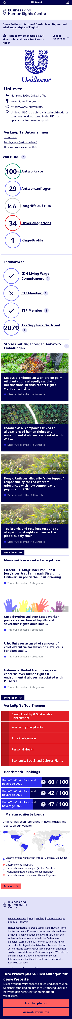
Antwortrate (32, 171)
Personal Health (23, 749)
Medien (40, 918)
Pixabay (62, 609)
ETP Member (32, 310)
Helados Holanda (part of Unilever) (23, 147)
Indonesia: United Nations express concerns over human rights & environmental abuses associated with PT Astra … (33, 675)
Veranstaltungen (17, 918)
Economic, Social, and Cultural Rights (37, 760)
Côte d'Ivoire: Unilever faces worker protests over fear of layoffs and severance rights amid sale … (31, 620)
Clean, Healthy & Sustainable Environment (32, 716)
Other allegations (36, 223)
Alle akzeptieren (36, 1003)
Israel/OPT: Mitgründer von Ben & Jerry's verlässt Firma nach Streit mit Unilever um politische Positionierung (32, 573)
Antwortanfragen (36, 188)
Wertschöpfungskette (27, 727)
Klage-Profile (32, 240)
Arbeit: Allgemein (24, 738)
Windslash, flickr (58, 470)
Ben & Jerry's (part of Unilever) (20, 142)
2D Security (10, 137)
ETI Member (32, 293)
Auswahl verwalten (36, 1012)
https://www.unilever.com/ (27, 107)
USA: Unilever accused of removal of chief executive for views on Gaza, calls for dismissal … (33, 646)
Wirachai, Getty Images (55, 370)
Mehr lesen (10, 552)
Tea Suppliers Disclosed (40, 325)
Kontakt (23, 921)
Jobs (31, 918)
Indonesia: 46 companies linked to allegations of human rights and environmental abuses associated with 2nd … (33, 433)
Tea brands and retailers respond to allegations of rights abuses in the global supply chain (31, 532)
